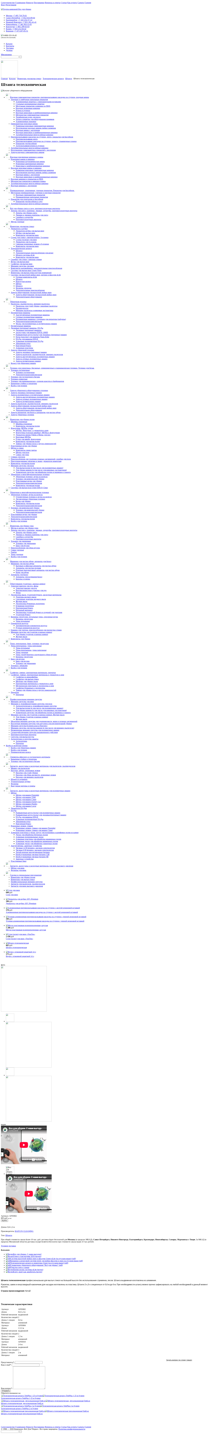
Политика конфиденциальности (71, 1429)
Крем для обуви (22, 572)
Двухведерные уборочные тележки (30, 499)
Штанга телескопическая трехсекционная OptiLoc (22, 1414)
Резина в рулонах (23, 110)
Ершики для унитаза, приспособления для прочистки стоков (36, 630)
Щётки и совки (17, 448)
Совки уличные (17, 550)
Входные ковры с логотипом (28, 130)
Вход (3, 5)
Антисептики (21, 741)
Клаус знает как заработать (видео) (27, 1272)
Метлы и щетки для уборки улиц (24, 528)
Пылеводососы (22, 308)
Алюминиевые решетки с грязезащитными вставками (38, 102)
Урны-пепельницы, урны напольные (26, 646)
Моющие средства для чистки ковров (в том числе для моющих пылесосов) (42, 728)
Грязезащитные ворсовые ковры (24, 124)
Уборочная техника (18, 302)
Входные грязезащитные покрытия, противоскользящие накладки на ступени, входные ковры (49, 97)
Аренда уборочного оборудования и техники (29, 390)
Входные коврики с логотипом (24, 186)
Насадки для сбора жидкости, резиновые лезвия (36, 775)
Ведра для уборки (23, 501)
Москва (9, 16)
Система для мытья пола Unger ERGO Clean (29, 488)
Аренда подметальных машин (28, 361)
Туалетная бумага (23, 615)
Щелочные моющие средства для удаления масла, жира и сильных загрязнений (44, 721)
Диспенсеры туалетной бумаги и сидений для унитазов (39, 612)
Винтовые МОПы (23, 437)
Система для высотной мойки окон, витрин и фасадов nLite (36, 275)
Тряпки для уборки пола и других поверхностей (36, 444)
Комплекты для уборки (20, 639)
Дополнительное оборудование (29, 297)
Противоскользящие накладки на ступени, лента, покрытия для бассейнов (42, 137)
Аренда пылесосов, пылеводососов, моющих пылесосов (39, 354)
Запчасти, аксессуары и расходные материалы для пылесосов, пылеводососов (42, 766)
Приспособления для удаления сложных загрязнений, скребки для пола (41, 459)
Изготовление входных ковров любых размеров (36, 128)
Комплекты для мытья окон (27, 235)
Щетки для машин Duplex (26, 804)
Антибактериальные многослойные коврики (34, 135)
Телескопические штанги (53, 79)
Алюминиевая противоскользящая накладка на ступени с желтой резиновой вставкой (42, 912)
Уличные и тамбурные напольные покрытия (29, 99)
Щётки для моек (17, 868)
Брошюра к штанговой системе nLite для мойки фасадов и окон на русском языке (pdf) (46, 1261)
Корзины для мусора (24, 619)
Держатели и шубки (19, 229)
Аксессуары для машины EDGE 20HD (32, 332)
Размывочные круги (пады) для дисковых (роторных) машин (41, 335)
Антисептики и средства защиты (24, 739)
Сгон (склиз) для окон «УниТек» (19, 939)
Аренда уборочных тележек (22, 415)
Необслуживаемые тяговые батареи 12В (32, 855)
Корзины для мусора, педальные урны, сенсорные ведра (34, 617)
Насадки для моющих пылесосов (29, 777)
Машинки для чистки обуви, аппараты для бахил (30, 561)
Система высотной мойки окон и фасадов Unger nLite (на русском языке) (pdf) (43, 1259)
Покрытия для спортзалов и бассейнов (27, 199)
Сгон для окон (12, 895)
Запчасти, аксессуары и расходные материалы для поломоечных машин (40, 791)
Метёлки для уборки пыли (27, 681)
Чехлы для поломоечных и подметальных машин (36, 324)
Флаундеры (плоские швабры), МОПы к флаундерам (38, 433)
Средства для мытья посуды (22, 737)
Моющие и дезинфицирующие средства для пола (31, 704)
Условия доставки (8, 1246)
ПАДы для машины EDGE (27, 339)
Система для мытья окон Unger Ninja (26, 270)
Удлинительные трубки (20, 781)
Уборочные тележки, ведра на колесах (32, 477)
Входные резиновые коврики (28, 108)
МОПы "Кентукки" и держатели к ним (32, 430)
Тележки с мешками (19, 666)
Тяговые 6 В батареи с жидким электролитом (35, 850)
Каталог (9, 44)
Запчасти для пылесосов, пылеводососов (28, 884)
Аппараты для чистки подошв (28, 568)
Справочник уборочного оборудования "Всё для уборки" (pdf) (36, 1265)
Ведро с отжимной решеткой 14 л (20, 956)
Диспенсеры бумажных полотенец (30, 604)
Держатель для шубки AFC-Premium (21, 903)
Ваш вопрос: (7, 1388)
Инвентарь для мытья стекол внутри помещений (31, 273)
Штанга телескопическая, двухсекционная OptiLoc (22, 1403)
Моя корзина (6, 54)
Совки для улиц (22, 455)
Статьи (64, 3)
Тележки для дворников (21, 541)
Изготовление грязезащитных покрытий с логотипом (33, 150)
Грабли (14, 552)
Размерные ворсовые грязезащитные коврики (35, 126)
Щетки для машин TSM (26, 797)
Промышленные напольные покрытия (32, 197)
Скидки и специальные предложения (25, 875)
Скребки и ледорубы (24, 217)
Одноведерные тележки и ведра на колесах (34, 497)
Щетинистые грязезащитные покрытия (32, 115)
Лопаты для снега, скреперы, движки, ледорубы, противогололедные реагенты (44, 211)
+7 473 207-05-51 (21, 31)
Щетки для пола (22, 452)
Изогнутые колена (23, 281)
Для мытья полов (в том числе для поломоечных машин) (39, 468)
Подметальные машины (21, 326)
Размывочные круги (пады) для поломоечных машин (38, 813)
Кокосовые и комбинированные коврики (33, 166)
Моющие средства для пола (22, 466)
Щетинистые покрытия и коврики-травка (28, 181)
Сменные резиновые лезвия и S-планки (32, 244)
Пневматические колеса (21, 752)
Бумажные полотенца (25, 606)
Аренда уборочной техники (22, 350)
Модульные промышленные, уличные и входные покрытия (35, 193)
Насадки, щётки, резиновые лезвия (25, 770)
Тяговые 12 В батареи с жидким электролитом (35, 848)
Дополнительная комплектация (29, 321)
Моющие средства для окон (22, 266)
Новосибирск (11, 24)
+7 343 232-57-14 (25, 20)
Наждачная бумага (23, 346)
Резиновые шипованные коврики (30, 164)
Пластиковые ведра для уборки (24, 446)
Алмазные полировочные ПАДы (29, 341)
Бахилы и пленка (23, 579)
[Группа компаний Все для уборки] (16, 9)
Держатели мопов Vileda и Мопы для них (33, 435)
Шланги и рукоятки (19, 779)
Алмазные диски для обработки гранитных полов (37, 843)
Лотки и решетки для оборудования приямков (35, 119)
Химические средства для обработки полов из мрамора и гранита (43, 472)
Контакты (10, 46)
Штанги (68, 79)
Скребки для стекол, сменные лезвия (26, 259)
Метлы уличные (17, 222)
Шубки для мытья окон (25, 233)
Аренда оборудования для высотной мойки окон (31, 292)
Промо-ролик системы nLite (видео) (28, 1270)
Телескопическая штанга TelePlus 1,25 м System (20, 1398)
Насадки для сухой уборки (27, 773)
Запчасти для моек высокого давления (27, 886)
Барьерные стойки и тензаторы (24, 759)
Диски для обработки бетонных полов (32, 835)
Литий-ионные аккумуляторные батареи (33, 852)
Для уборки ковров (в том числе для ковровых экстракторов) (41, 470)
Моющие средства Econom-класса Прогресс (29, 726)
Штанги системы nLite (25, 255)
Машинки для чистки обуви (22, 564)
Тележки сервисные (19, 379)
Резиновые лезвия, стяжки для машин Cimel (34, 830)
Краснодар (10, 27)
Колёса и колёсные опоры (16, 746)
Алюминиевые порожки (26, 121)
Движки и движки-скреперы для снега (32, 215)
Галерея (88, 3)
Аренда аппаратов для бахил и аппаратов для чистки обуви (36, 412)
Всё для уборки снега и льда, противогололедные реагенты (35, 208)
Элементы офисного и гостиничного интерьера (30, 757)
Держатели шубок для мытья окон (30, 231)
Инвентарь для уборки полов (22, 419)
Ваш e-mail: (6, 1365)
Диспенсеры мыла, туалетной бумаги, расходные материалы (36, 595)
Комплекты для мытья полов (28, 426)
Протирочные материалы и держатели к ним (34, 684)
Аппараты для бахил (19, 575)
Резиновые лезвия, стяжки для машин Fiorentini (35, 828)
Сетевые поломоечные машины (29, 317)
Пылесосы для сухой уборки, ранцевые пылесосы (36, 306)
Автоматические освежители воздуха (31, 626)
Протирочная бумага (24, 608)
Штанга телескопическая (16, 947)
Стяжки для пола (18, 457)
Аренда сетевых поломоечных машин (31, 359)
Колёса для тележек (19, 386)
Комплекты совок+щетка (26, 450)
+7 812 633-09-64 (28, 18)
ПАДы (13, 810)
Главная (4, 79)
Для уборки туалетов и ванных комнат (32, 634)
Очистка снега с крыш (19, 1267)
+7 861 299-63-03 (22, 27)
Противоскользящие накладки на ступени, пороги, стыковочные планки (46, 141)
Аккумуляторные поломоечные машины (33, 315)
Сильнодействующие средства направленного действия (34, 732)
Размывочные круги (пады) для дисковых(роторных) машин (41, 815)
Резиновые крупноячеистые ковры (30, 161)
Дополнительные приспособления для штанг (34, 253)
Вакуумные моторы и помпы (23, 786)
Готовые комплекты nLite (26, 277)
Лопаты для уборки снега (26, 213)
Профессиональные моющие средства (26, 699)
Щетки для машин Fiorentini (27, 795)
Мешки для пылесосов (20, 768)
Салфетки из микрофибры (27, 677)
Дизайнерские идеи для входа (28, 117)
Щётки (18, 284)
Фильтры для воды (23, 288)
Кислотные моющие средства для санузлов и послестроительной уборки (41, 724)
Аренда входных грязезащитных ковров (27, 152)
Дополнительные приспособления (30, 290)
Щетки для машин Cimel (26, 799)
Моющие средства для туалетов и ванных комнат (31, 632)
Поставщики (39, 3)
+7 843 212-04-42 (19, 29)
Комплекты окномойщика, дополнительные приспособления (36, 268)
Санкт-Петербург (13, 18)
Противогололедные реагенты (28, 219)
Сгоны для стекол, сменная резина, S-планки (29, 237)
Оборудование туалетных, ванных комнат (27, 584)
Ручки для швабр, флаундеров (28, 439)
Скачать (80, 3)
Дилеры (9, 50)
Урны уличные (17, 554)
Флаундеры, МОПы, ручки (22, 428)
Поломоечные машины (20, 313)
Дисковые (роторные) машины (28, 330)
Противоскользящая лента (27, 139)
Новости (29, 3)
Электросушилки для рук (26, 588)
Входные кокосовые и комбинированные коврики (37, 113)
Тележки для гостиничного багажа (25, 377)
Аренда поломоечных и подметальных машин (30, 395)
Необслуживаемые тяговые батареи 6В (32, 857)
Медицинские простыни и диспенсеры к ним (35, 686)
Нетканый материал (24, 610)
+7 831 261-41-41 (29, 22)
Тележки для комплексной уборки (30, 479)
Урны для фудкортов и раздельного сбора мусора (36, 655)
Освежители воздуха (19, 623)
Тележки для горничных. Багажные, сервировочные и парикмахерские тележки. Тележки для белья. (52, 368)
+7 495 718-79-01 (20, 16)
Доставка (10, 48)
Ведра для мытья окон (20, 262)
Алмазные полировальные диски (29, 837)
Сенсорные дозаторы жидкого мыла (31, 599)
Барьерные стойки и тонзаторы (24, 383)
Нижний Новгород (14, 22)
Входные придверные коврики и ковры (26, 157)
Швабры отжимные (19, 422)
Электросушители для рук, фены (24, 586)
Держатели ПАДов (19, 808)
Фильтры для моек (18, 870)
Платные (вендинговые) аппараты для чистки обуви (38, 570)
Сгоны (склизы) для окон (26, 240)
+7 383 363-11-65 (25, 24)
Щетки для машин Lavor (26, 806)
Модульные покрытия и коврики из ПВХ (33, 106)
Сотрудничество (8, 3)
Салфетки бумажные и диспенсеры (30, 688)
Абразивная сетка (23, 343)
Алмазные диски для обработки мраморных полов (37, 841)
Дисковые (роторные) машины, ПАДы (27, 328)
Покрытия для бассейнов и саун (29, 201)
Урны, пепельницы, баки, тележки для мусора (29, 644)
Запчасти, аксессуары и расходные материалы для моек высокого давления (41, 866)
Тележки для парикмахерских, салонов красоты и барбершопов (37, 381)
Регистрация (11, 5)
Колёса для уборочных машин (23, 748)
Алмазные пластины (24, 348)
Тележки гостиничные (20, 370)
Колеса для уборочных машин (23, 363)
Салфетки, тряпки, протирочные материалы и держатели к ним (37, 675)
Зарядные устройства (24, 859)
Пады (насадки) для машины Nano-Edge (32, 337)
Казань (9, 29)
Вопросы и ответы (52, 3)
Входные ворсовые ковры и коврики (26, 168)
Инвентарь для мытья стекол (29, 79)
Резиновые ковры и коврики (23, 159)
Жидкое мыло (21, 601)
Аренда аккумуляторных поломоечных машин (35, 357)
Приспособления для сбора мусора (25, 548)
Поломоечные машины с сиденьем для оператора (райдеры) (41, 319)
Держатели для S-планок (26, 242)
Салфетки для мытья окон (21, 264)
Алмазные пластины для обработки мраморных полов (38, 839)
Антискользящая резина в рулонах (30, 146)
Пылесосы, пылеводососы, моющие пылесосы (30, 304)
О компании (20, 3)
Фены (18, 593)
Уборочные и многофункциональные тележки (30, 474)
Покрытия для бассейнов (26, 143)
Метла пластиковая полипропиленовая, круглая (26, 930)
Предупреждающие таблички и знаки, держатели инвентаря (36, 461)
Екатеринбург (12, 20)
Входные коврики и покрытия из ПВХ (27, 179)
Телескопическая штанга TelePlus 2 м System (19, 1409)
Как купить (72, 3)
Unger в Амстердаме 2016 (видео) (27, 1256)
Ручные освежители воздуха (28, 628)
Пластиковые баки (18, 861)
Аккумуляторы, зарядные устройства (26, 846)
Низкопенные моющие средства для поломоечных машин (35, 730)
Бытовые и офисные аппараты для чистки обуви (36, 566)
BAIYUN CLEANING (24, 1231)
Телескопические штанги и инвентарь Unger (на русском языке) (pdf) (39, 1263)
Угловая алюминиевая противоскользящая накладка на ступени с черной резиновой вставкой (45, 921)
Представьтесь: (7, 1362)
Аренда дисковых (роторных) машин (31, 352)
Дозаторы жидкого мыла (26, 597)
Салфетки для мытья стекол (27, 679)
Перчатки (15, 692)
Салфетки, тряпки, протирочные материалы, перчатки (33, 673)
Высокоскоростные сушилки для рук (31, 590)
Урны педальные (23, 621)
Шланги (19, 286)
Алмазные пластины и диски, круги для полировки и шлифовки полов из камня (44, 832)
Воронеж (9, 31)
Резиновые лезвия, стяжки (22, 826)
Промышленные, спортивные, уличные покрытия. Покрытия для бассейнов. (42, 190)
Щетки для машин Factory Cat (28, 802)
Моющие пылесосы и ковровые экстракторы (34, 310)
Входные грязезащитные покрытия (30, 195)
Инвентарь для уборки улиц (22, 526)
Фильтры (14, 784)
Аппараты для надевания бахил (29, 577)
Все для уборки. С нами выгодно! (27, 1254)
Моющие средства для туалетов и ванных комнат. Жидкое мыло (38, 715)
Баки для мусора (22, 546)
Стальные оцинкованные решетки (30, 104)
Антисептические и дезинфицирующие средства (36, 706)
